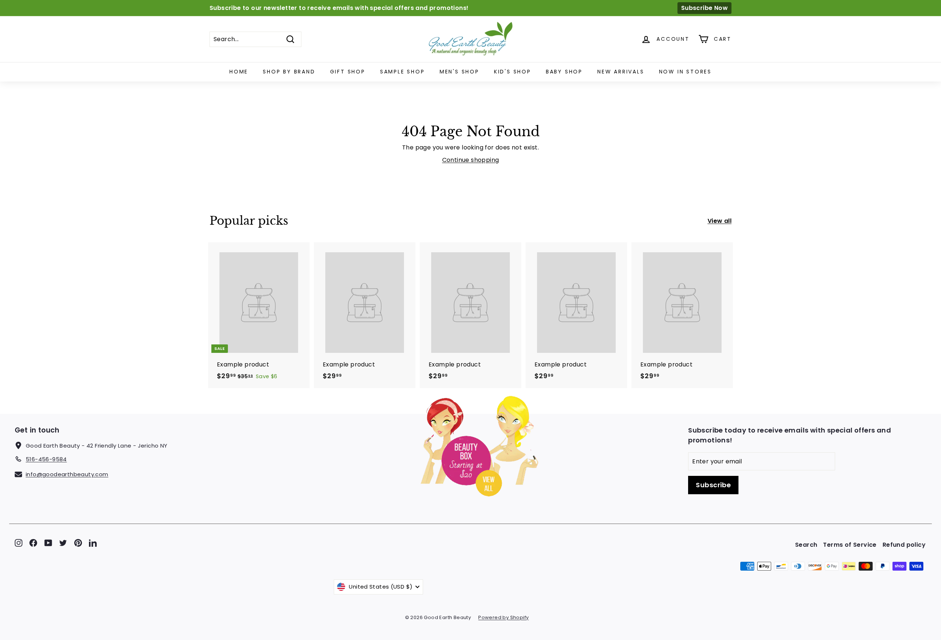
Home (238, 71)
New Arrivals (620, 71)
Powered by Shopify (503, 617)
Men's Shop (459, 71)
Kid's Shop (512, 71)
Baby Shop (564, 71)
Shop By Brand (289, 71)
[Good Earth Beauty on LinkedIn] (93, 543)
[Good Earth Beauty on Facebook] (33, 543)
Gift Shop (347, 71)
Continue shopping (470, 160)
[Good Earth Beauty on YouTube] (48, 543)
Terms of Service (849, 544)
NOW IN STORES (685, 71)
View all (719, 221)
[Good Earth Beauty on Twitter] (63, 543)
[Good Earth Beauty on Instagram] (18, 543)
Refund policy (904, 544)
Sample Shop (402, 71)
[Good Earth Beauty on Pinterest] (78, 543)
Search (806, 544)
